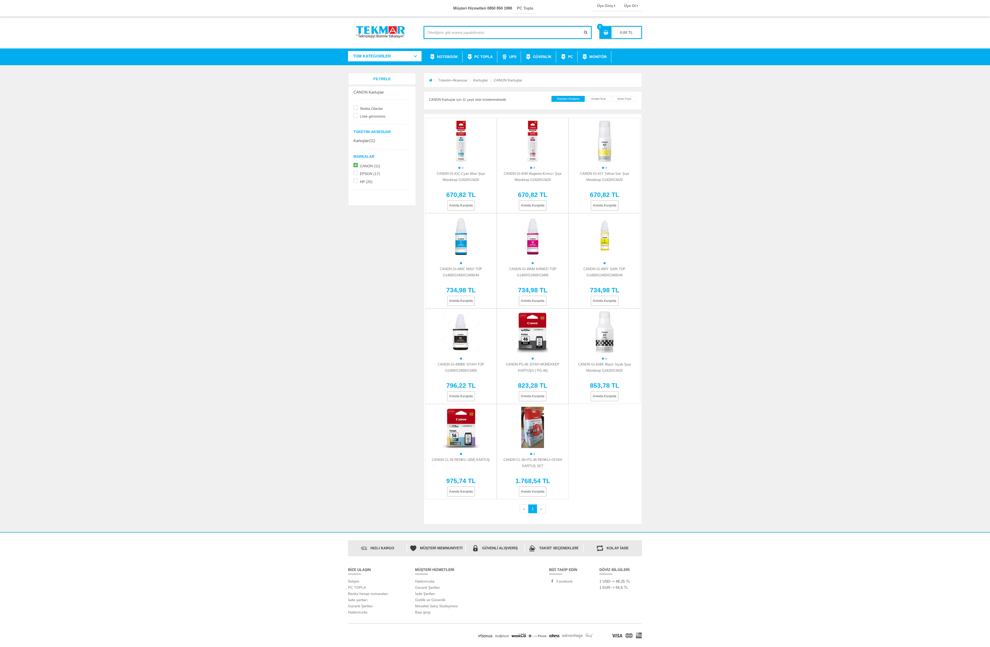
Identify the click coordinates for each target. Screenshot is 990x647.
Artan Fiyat (624, 98)
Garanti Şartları (360, 606)
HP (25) (366, 182)
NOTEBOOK (447, 57)
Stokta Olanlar (371, 108)
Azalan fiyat (598, 98)
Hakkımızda (357, 612)
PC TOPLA (483, 57)
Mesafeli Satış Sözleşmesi (436, 606)
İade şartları (358, 600)
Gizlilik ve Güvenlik (430, 600)
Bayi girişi (423, 612)
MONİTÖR (598, 57)
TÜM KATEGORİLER (372, 56)
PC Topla (525, 8)
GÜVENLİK (542, 57)
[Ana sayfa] (430, 80)
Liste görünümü (372, 116)
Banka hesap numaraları (368, 594)
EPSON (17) (370, 174)
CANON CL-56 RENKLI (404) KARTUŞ (461, 460)
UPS (512, 57)
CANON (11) (370, 166)
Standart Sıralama (568, 98)
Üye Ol (630, 6)
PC (570, 57)
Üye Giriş (605, 6)
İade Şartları (425, 594)
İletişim (353, 581)
